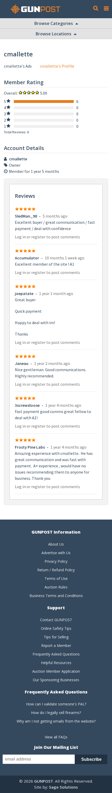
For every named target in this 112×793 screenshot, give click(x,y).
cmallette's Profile (57, 66)
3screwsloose (27, 405)
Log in (20, 236)
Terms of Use (56, 578)
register (38, 236)
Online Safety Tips (56, 628)
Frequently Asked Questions (56, 654)
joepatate (24, 293)
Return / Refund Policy (56, 569)
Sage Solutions (63, 787)
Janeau (21, 363)
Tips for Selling (56, 636)
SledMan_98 (26, 216)
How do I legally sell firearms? (56, 712)
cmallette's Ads (18, 66)
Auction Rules (56, 587)
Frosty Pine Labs (30, 447)
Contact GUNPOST (56, 619)
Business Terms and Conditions (56, 595)
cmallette (18, 158)
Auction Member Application (56, 671)
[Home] (37, 9)
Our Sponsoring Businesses (56, 679)
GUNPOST (43, 781)
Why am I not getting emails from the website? (56, 721)
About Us (56, 544)
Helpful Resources (56, 662)
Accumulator (27, 257)
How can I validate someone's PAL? (56, 704)
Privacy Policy (56, 561)
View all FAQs (56, 737)
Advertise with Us (56, 552)
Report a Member (56, 645)
